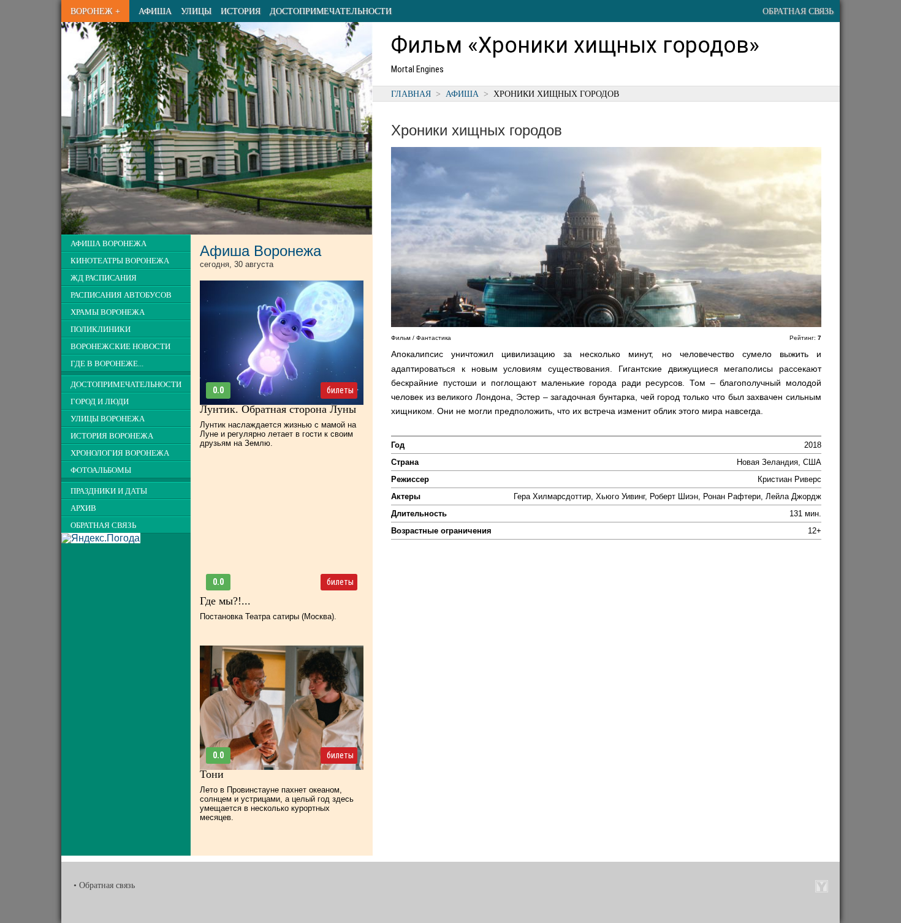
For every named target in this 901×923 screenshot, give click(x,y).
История (240, 11)
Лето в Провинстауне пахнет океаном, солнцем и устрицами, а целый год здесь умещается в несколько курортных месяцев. (277, 803)
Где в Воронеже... (106, 364)
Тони (212, 774)
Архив (83, 508)
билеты (340, 390)
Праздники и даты (108, 491)
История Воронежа (111, 436)
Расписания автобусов (121, 295)
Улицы (196, 11)
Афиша (155, 11)
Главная (411, 94)
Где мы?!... (225, 601)
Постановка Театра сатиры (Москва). (268, 616)
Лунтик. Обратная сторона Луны (278, 409)
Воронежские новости (120, 346)
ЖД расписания (103, 278)
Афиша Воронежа (108, 243)
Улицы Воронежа (107, 419)
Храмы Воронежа (107, 312)
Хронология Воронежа (119, 453)
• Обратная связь (104, 885)
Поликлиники (100, 329)
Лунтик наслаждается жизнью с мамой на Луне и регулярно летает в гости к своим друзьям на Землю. (278, 434)
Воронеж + (95, 11)
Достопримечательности (331, 11)
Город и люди (99, 401)
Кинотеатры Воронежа (119, 261)
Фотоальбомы (100, 470)
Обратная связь (798, 11)
